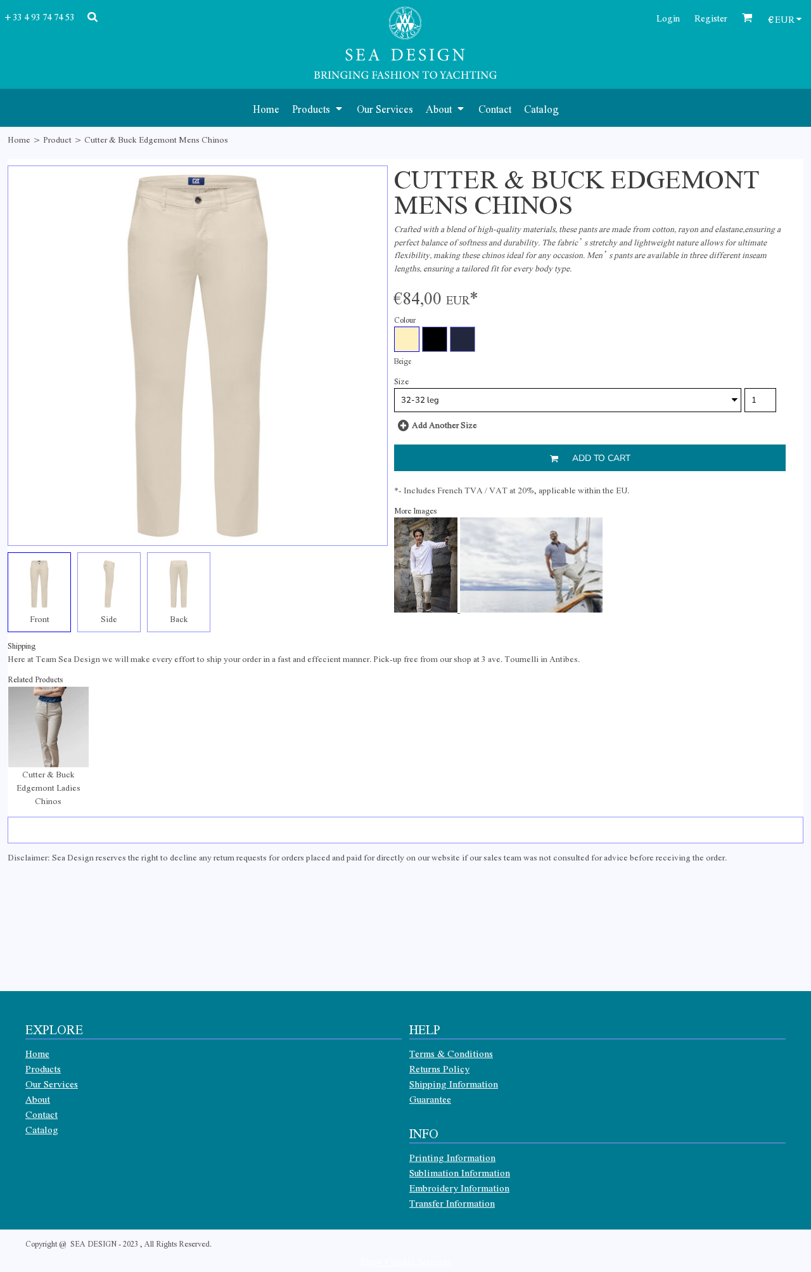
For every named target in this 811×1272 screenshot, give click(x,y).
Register (710, 17)
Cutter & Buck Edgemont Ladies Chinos (48, 787)
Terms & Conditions (451, 1053)
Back (179, 618)
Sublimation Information (459, 1172)
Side (109, 618)
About (37, 1099)
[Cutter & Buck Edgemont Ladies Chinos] (48, 727)
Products (43, 1068)
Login (668, 17)
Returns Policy (439, 1068)
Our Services (51, 1083)
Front (39, 618)
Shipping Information (453, 1083)
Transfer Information (452, 1203)
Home (19, 139)
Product (57, 139)
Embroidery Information (459, 1187)
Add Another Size (444, 424)
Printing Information (452, 1157)
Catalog (41, 1129)
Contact (41, 1114)
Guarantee (430, 1099)
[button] (318, 108)
